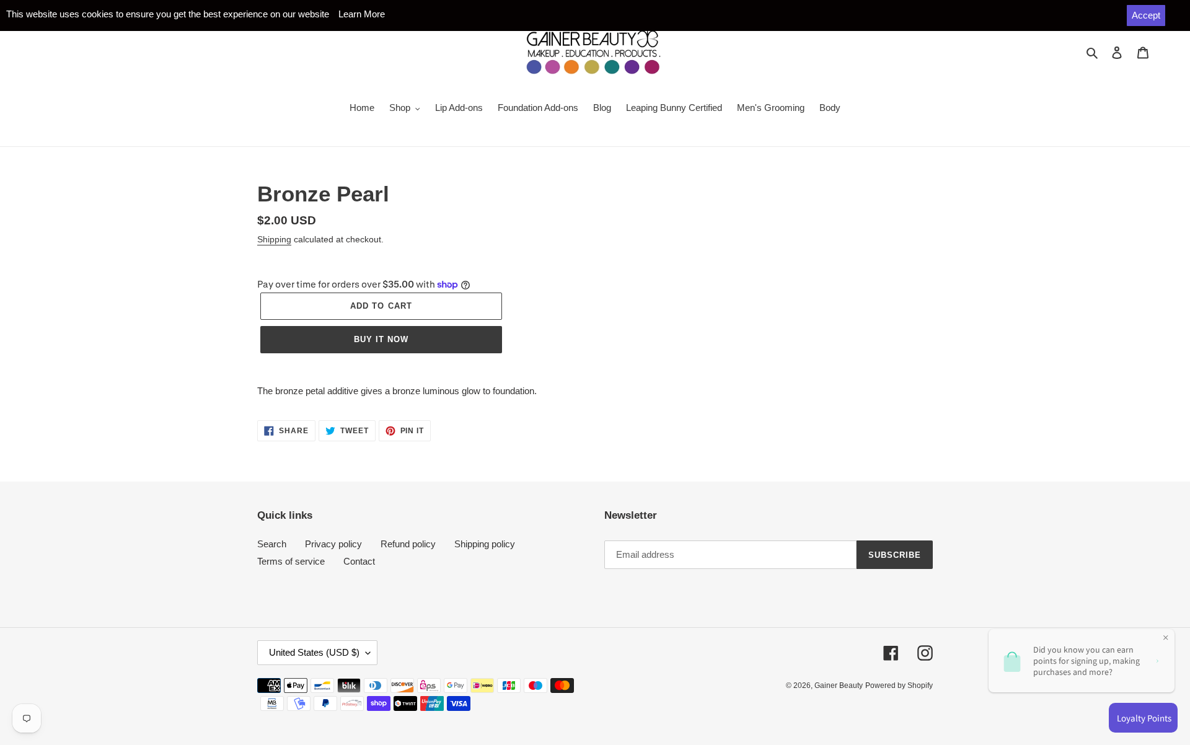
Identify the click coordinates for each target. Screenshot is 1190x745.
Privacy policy (333, 544)
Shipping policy (484, 544)
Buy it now (381, 339)
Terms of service (291, 561)
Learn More (361, 14)
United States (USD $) (314, 652)
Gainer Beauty (838, 685)
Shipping (274, 239)
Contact (359, 561)
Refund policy (408, 544)
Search (271, 544)
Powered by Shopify (899, 685)
